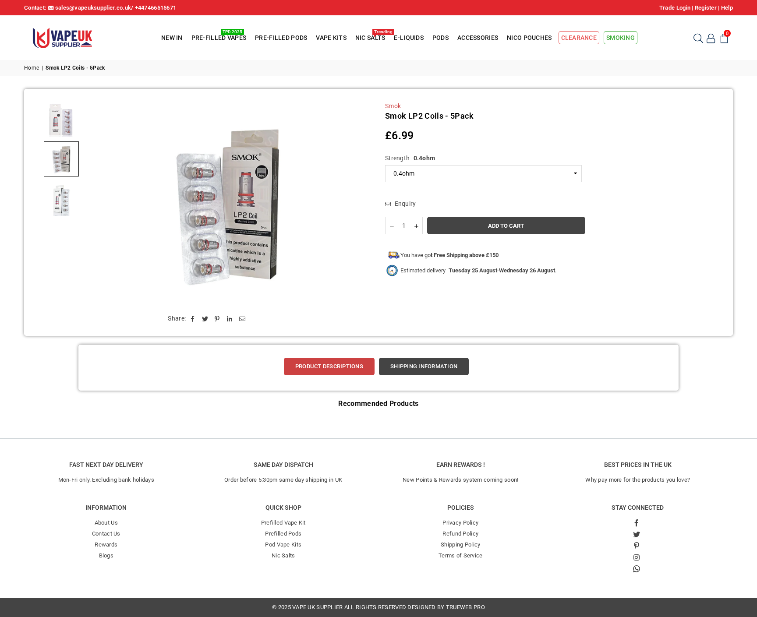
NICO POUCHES (529, 37)
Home (31, 68)
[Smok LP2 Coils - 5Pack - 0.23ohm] (61, 198)
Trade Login (674, 7)
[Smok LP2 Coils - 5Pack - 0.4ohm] (61, 159)
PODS (440, 37)
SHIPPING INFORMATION (423, 366)
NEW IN (172, 37)
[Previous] (97, 202)
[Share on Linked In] (229, 318)
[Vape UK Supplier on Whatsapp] (636, 568)
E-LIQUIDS (409, 37)
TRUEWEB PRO (465, 607)
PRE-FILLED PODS (281, 37)
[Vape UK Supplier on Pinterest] (636, 546)
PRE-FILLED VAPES (218, 36)
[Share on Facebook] (192, 318)
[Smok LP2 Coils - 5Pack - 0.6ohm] (61, 119)
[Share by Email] (242, 318)
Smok (393, 105)
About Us (106, 522)
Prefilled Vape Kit (283, 522)
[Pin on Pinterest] (217, 318)
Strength (410, 158)
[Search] (697, 38)
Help (727, 7)
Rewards (106, 544)
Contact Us (106, 533)
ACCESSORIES (477, 37)
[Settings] (711, 38)
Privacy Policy (460, 522)
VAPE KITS (331, 37)
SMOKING (620, 37)
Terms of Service (460, 555)
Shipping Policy (460, 544)
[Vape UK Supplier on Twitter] (636, 534)
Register (706, 7)
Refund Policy (460, 533)
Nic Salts (283, 555)
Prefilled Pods (283, 533)
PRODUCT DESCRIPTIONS (329, 366)
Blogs (106, 555)
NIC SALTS (371, 36)
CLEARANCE (579, 37)
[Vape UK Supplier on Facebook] (636, 523)
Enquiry (404, 203)
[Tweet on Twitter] (205, 318)
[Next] (357, 202)
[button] (724, 38)
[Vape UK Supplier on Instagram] (636, 557)
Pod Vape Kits (283, 544)
